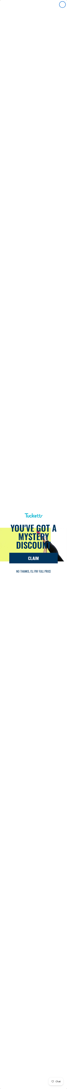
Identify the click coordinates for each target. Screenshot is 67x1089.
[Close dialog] (62, 4)
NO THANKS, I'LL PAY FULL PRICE (33, 571)
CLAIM (33, 558)
